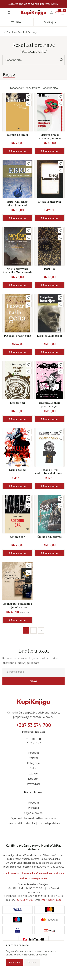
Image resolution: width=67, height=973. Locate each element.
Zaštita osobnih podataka (33, 878)
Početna (11, 32)
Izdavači (33, 773)
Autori (33, 768)
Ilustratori (33, 778)
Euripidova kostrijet (49, 335)
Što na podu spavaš (49, 536)
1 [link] (26, 630)
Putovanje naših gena (17, 335)
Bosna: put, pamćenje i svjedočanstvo (17, 605)
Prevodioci (33, 784)
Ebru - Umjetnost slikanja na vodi (17, 203)
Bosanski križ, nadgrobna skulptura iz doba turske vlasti (49, 471)
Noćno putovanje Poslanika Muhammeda (17, 270)
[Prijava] (52, 13)
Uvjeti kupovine (33, 813)
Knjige (9, 74)
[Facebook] (27, 739)
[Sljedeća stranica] (41, 630)
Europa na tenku (17, 134)
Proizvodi (33, 758)
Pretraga (33, 808)
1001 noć (49, 268)
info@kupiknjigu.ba (51, 899)
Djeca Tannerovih (49, 201)
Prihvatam (14, 962)
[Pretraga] (9, 13)
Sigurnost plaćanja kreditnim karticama (33, 818)
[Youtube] (40, 739)
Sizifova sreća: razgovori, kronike (49, 136)
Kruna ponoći (17, 469)
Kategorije (33, 763)
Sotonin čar (17, 536)
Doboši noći (17, 402)
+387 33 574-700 (24, 899)
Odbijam (31, 962)
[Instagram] (33, 739)
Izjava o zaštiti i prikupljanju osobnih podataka (33, 823)
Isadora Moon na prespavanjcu (49, 404)
